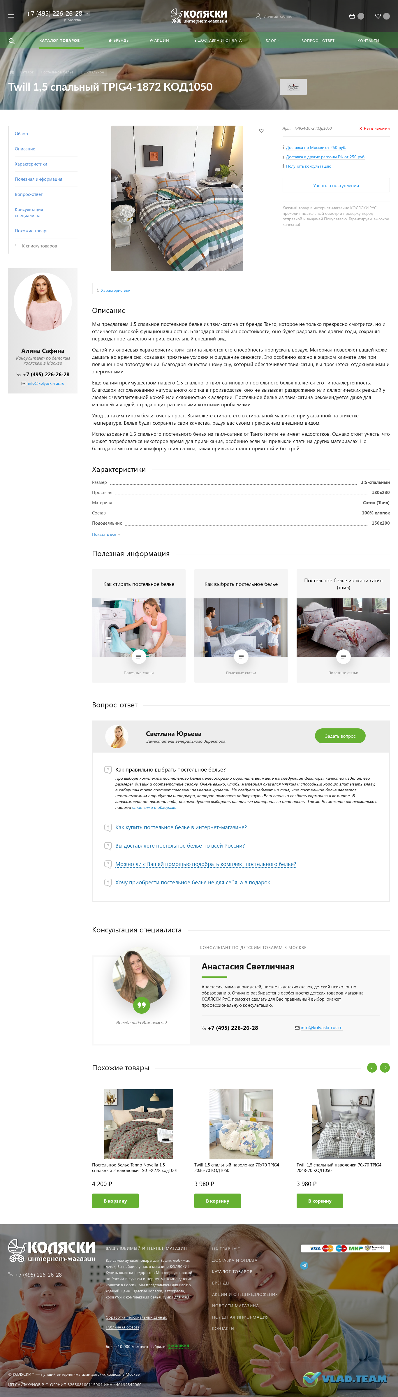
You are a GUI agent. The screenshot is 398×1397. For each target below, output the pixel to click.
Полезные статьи (139, 672)
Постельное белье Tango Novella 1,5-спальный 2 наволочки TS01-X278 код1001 (135, 1167)
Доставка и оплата (235, 1260)
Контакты (223, 1328)
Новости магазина (235, 1305)
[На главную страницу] (199, 15)
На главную (226, 1249)
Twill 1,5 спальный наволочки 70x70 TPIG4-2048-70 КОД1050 (340, 1167)
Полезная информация (240, 1317)
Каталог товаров (232, 1271)
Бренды (221, 1283)
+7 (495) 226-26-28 (45, 374)
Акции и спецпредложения (245, 1294)
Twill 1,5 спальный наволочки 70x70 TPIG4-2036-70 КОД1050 (237, 1167)
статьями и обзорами (154, 807)
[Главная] (11, 72)
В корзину (115, 1201)
